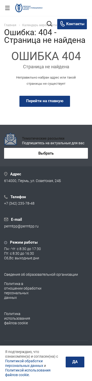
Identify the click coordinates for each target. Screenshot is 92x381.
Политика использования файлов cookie (17, 318)
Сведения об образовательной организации (41, 274)
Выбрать (46, 153)
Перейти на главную (44, 101)
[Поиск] (49, 24)
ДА (75, 361)
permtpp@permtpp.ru (21, 226)
